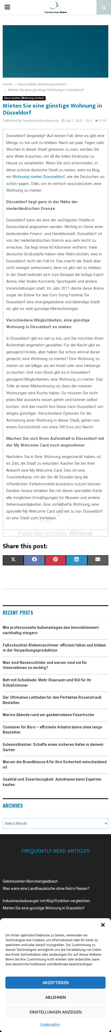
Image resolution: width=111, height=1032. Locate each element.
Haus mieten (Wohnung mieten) (24, 98)
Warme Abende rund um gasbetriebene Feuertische (48, 715)
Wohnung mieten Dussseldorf (38, 176)
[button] (103, 925)
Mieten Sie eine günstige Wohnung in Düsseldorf (44, 908)
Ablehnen (55, 997)
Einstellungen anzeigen (56, 1012)
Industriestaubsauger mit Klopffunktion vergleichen (46, 901)
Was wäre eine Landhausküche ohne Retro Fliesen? (46, 888)
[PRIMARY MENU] (7, 7)
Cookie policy (50, 1024)
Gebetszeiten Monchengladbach (30, 881)
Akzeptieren (56, 982)
